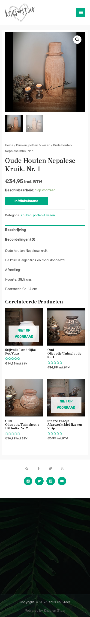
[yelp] (30, 468)
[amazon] (63, 468)
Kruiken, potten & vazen (33, 145)
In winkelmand (26, 201)
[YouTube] (62, 481)
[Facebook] (28, 481)
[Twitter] (39, 481)
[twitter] (54, 468)
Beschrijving (15, 230)
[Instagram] (50, 481)
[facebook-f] (42, 468)
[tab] (45, 230)
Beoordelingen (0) (20, 239)
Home (9, 145)
